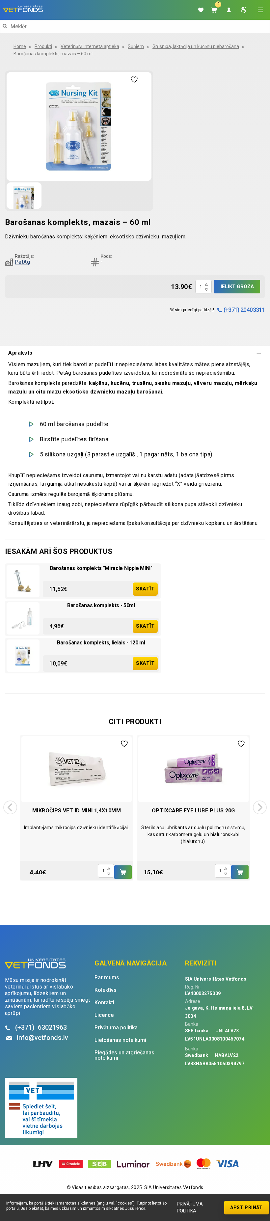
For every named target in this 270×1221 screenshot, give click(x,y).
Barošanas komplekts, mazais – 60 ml (53, 53)
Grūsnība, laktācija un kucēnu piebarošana (195, 46)
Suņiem (136, 46)
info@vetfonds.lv (42, 1038)
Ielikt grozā (237, 286)
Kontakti (104, 1002)
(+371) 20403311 (244, 309)
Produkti (43, 46)
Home (20, 46)
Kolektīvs (105, 990)
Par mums (106, 977)
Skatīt (145, 589)
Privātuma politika (190, 1207)
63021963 (41, 1027)
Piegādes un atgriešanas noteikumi (124, 1055)
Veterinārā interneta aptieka (90, 46)
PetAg (22, 262)
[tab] (135, 353)
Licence (104, 1015)
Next (260, 807)
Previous (10, 807)
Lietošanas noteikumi (120, 1040)
